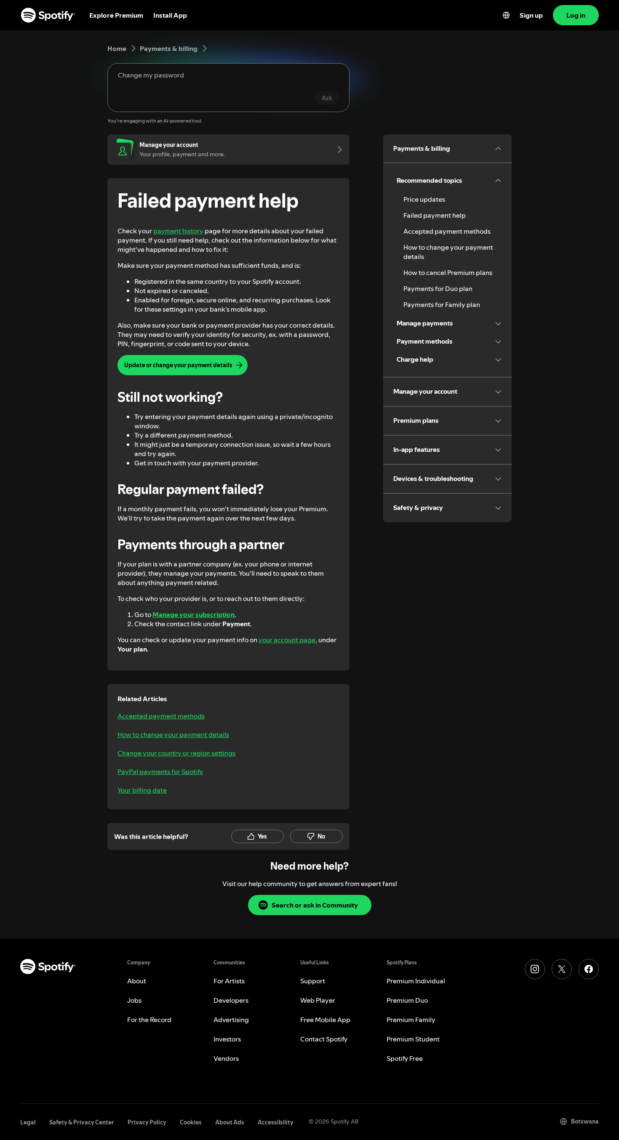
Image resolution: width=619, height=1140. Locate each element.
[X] (562, 969)
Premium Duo (407, 1000)
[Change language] (506, 15)
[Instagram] (535, 969)
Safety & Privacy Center (81, 1122)
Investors (227, 1039)
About (136, 980)
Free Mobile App (325, 1019)
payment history (178, 230)
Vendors (226, 1058)
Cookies (191, 1122)
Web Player (317, 1000)
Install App (170, 15)
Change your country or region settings (176, 753)
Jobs (134, 1000)
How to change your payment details (173, 734)
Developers (230, 1000)
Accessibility (275, 1122)
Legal (28, 1122)
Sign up (531, 15)
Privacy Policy (147, 1122)
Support (312, 980)
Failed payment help (434, 215)
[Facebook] (589, 969)
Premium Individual (416, 980)
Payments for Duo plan (437, 288)
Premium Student (413, 1039)
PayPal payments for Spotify (160, 771)
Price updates (424, 199)
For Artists (229, 980)
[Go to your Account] (337, 149)
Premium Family (411, 1019)
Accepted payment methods (161, 716)
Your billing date (142, 790)
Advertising (231, 1019)
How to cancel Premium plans (447, 272)
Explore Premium (116, 15)
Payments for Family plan (441, 304)
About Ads (229, 1122)
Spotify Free (405, 1058)
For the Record (149, 1019)
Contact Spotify (323, 1039)
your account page (287, 639)
